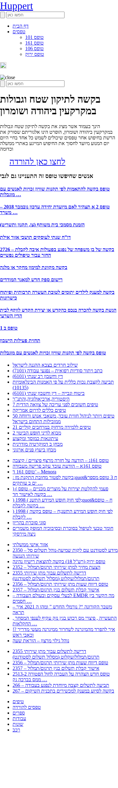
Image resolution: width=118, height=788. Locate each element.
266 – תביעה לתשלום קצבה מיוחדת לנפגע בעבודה (61, 685)
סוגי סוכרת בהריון (29, 522)
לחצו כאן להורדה (37, 161)
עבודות (19, 718)
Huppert (16, 5)
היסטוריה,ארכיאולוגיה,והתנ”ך (41, 399)
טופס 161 (34, 43)
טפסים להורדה (27, 707)
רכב (16, 729)
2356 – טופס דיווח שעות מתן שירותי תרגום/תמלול (60, 584)
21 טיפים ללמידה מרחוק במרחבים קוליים (52, 427)
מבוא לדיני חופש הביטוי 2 (37, 432)
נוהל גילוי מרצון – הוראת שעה (41, 640)
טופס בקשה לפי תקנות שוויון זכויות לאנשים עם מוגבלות (53, 352)
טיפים (18, 701)
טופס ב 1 (9, 328)
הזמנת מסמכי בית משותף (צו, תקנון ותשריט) (42, 224)
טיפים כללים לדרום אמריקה (39, 410)
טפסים (19, 31)
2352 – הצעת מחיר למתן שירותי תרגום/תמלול (56, 567)
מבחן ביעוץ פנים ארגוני (34, 449)
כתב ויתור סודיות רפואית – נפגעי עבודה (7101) (58, 370)
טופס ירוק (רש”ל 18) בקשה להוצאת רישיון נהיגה (59, 561)
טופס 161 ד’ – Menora (34, 471)
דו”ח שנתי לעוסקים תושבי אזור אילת (35, 237)
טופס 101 (34, 37)
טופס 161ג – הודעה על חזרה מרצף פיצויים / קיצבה (61, 460)
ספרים (19, 712)
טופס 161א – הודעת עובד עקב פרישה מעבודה (57, 466)
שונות (18, 724)
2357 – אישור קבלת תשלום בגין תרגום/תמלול (56, 589)
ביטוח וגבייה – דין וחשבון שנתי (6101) (49, 393)
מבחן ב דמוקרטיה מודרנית (38, 444)
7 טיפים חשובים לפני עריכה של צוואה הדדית (55, 404)
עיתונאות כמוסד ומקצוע (35, 438)
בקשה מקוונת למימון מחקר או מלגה (33, 267)
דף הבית (21, 26)
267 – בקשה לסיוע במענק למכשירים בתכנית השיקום (63, 691)
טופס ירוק (34, 54)
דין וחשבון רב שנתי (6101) (38, 376)
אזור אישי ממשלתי (30, 544)
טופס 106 (34, 48)
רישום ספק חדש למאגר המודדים (31, 279)
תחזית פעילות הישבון (20, 340)
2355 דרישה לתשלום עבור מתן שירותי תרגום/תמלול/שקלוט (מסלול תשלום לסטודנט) (56, 575)
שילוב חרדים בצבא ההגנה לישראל (45, 365)
